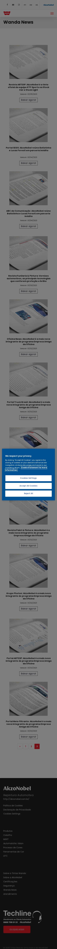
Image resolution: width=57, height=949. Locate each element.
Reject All (28, 493)
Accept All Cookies (28, 486)
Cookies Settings (28, 478)
